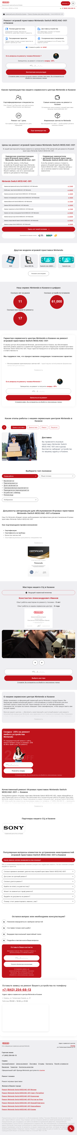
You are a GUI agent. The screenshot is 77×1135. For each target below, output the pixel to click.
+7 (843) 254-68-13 (68, 8)
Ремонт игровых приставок (12, 1081)
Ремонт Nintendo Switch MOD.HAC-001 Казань (19, 1109)
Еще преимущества (38, 130)
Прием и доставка (18, 427)
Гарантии (14, 1067)
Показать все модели (38, 273)
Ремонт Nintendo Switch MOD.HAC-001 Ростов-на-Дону (22, 1099)
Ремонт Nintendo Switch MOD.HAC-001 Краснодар (20, 1096)
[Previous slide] (35, 662)
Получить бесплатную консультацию (21, 964)
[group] (14, 829)
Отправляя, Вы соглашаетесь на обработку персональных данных (38, 682)
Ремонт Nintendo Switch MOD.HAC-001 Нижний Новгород (23, 1103)
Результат (54, 427)
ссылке (42, 1070)
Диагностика (33, 427)
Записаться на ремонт (38, 398)
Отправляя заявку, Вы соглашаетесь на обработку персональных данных (38, 402)
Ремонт (44, 427)
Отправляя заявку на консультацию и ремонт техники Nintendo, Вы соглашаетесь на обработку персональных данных (21, 972)
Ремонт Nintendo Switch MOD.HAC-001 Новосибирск (21, 1106)
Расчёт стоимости (61, 1064)
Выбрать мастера (38, 678)
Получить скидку (18, 771)
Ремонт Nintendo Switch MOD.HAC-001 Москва (19, 1090)
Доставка (33, 1064)
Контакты (49, 1064)
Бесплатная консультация (36, 72)
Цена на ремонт (22, 1064)
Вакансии (5, 1067)
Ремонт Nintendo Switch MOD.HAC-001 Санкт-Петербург (23, 1093)
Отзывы (41, 1064)
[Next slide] (42, 662)
